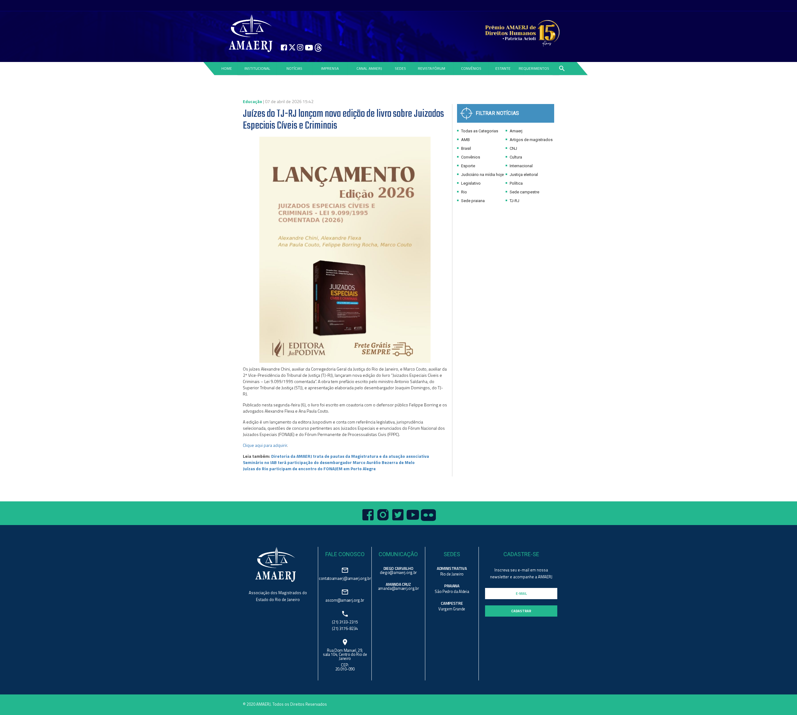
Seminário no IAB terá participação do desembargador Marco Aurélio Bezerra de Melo (329, 462)
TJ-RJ (514, 201)
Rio (463, 192)
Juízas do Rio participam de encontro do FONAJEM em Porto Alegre (309, 468)
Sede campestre (524, 192)
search (561, 68)
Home (226, 68)
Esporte (467, 166)
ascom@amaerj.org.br (344, 599)
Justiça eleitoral (523, 175)
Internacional (521, 166)
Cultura (515, 157)
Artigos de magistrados (531, 140)
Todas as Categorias (479, 131)
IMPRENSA (330, 68)
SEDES (400, 68)
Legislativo (470, 183)
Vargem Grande (451, 609)
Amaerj (515, 131)
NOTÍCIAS (294, 68)
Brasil (465, 148)
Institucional (257, 68)
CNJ (513, 148)
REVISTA (425, 68)
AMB (465, 140)
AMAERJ (375, 68)
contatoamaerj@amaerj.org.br (345, 577)
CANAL (361, 68)
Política (516, 183)
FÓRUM (438, 68)
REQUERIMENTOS (534, 68)
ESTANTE (503, 68)
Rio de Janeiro (452, 574)
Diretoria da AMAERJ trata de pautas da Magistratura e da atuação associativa (350, 456)
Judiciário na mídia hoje (482, 175)
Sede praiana (472, 201)
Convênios (470, 157)
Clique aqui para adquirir (265, 445)
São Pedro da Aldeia (452, 591)
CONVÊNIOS (471, 68)
